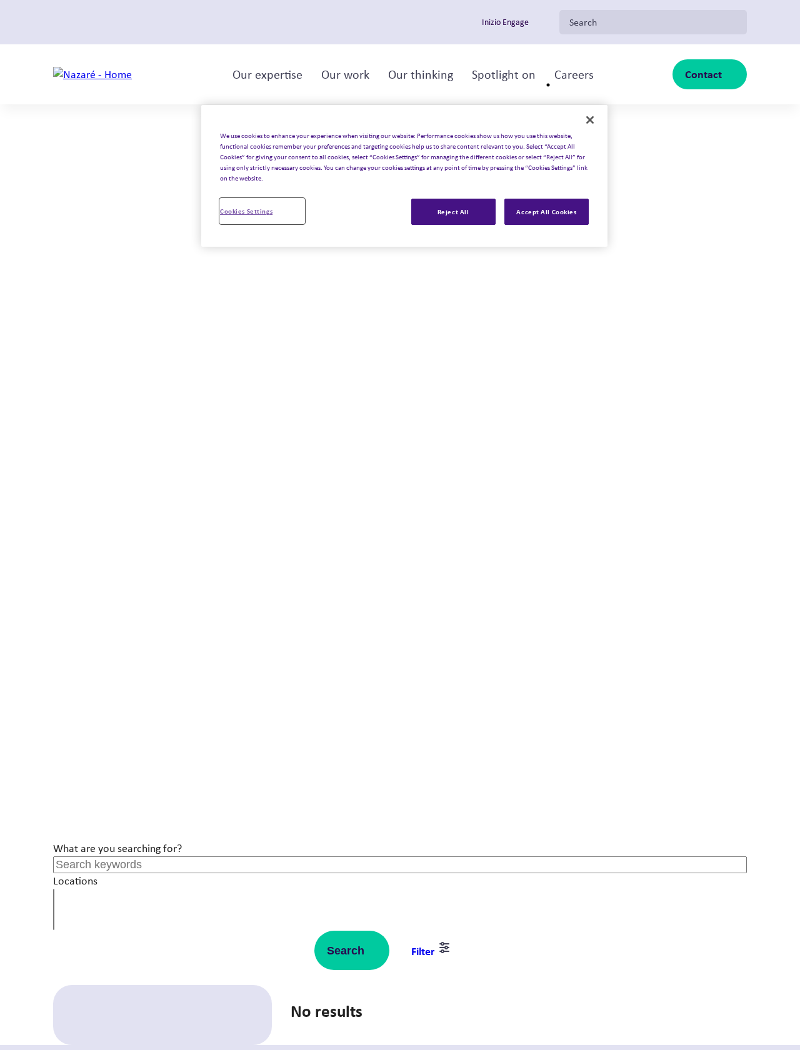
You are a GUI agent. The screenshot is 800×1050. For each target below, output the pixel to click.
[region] (404, 176)
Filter (424, 951)
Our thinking (420, 74)
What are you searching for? (117, 848)
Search (345, 950)
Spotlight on (504, 74)
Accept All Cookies (546, 211)
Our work (345, 74)
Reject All (453, 211)
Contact (703, 74)
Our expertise (267, 74)
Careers (574, 74)
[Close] (590, 120)
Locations (75, 880)
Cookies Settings (246, 210)
